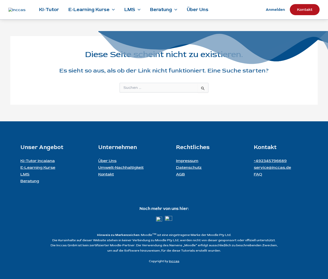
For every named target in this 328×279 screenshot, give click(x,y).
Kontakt (106, 174)
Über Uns (197, 9)
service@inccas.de (272, 167)
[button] (305, 9)
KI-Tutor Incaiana (37, 160)
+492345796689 (270, 160)
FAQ (258, 174)
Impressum (187, 160)
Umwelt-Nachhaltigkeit (121, 167)
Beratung (161, 9)
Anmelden (275, 9)
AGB (180, 174)
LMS (129, 9)
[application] (112, 9)
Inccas (174, 261)
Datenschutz (189, 167)
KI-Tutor (49, 9)
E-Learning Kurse (88, 9)
